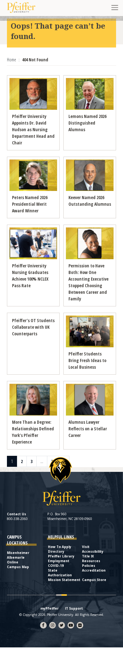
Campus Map (18, 567)
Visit (86, 547)
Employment (58, 561)
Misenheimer (18, 553)
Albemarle (16, 557)
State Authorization (60, 572)
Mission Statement (64, 580)
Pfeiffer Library (61, 556)
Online (12, 562)
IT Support (74, 608)
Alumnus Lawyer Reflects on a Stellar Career (87, 428)
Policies (88, 565)
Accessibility (92, 551)
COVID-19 (56, 565)
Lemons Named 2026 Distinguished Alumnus (87, 122)
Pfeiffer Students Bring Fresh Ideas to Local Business (87, 360)
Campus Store (94, 580)
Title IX (88, 556)
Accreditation (94, 570)
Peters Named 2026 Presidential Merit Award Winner (29, 204)
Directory (56, 551)
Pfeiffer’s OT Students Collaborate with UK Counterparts (33, 327)
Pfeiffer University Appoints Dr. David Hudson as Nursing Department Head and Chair (33, 129)
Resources (91, 561)
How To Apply (59, 547)
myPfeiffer (49, 608)
